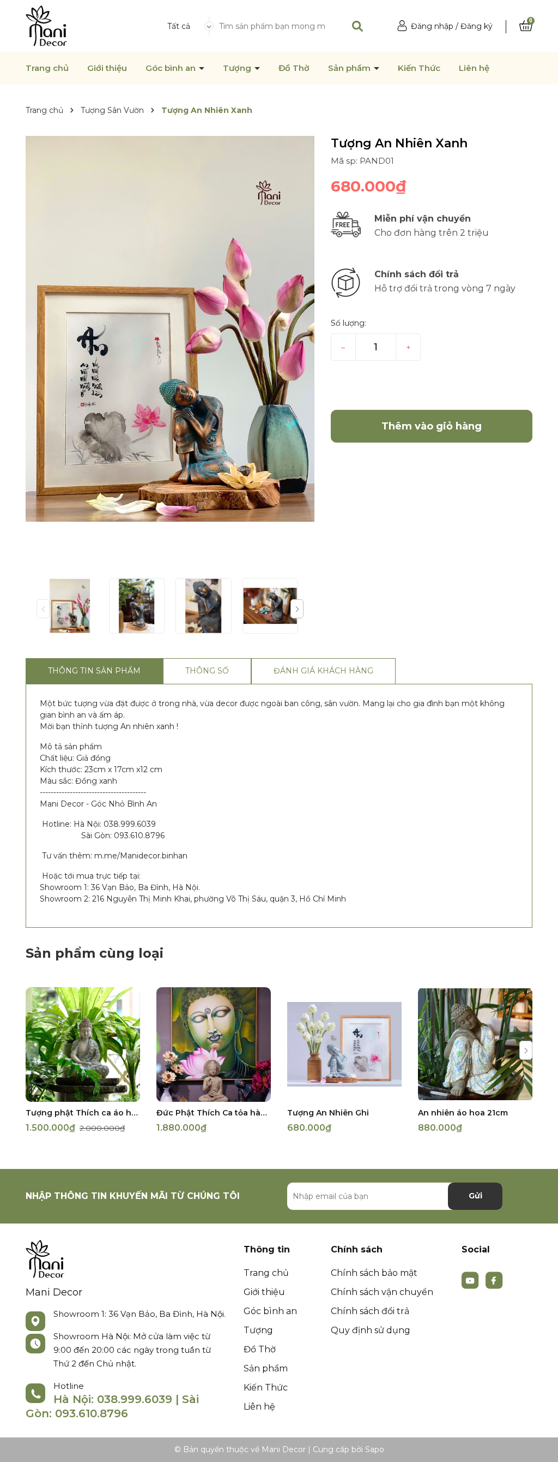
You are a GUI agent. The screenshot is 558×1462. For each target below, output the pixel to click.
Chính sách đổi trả (370, 1311)
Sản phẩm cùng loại (94, 953)
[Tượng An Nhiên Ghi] (344, 1044)
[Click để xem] (170, 329)
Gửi (475, 1196)
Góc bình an (171, 68)
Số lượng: (348, 323)
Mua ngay (432, 385)
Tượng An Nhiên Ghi (328, 1113)
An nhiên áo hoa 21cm (463, 1113)
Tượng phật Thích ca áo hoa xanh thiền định (83, 1113)
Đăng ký (476, 26)
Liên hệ (474, 68)
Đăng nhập (432, 26)
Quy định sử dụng (370, 1330)
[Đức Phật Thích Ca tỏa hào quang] (213, 1044)
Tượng (238, 68)
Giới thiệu (107, 68)
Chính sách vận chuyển (382, 1292)
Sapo (374, 1449)
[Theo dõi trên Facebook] (494, 1279)
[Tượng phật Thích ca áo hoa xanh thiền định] (83, 1044)
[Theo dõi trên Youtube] (471, 1279)
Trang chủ (47, 68)
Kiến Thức (419, 68)
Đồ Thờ (294, 68)
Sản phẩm (350, 68)
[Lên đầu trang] (539, 1443)
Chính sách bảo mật (374, 1273)
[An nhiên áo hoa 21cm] (475, 1044)
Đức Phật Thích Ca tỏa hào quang (213, 1113)
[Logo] (46, 25)
